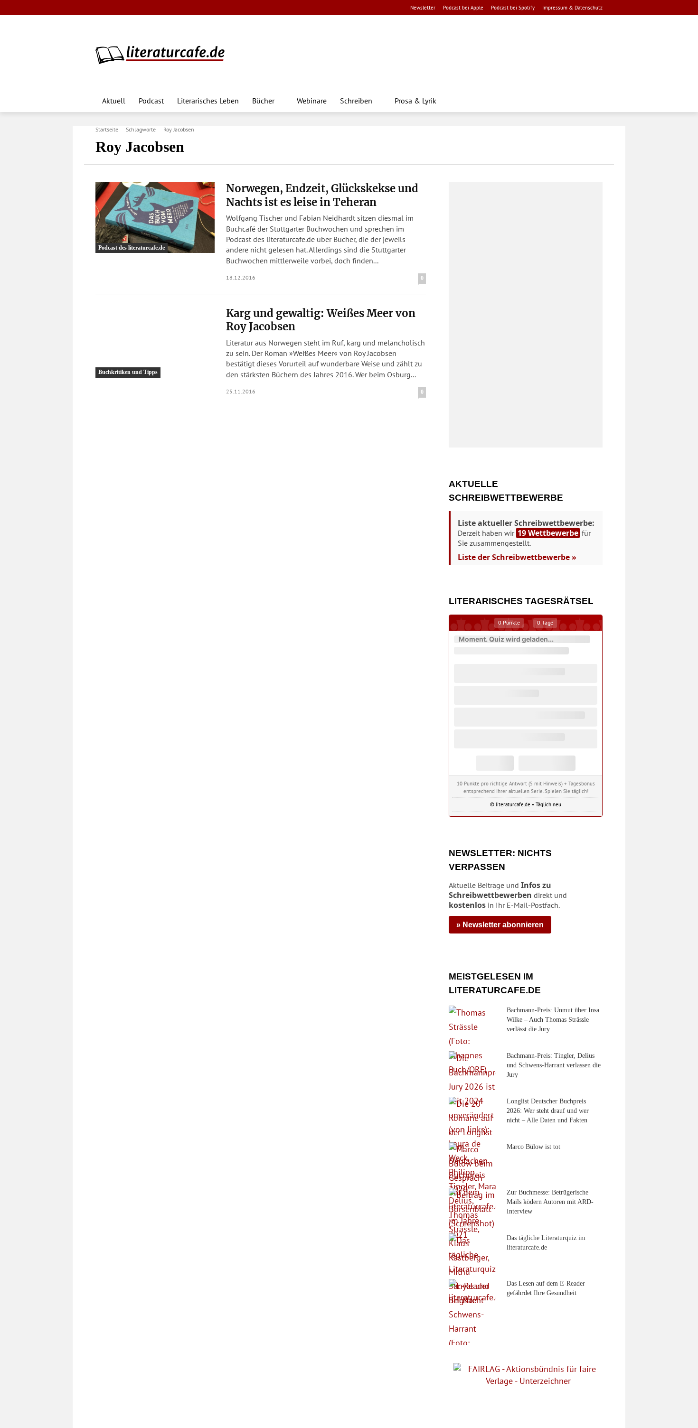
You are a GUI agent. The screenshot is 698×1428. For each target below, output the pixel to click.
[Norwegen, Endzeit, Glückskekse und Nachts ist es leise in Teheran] (155, 217)
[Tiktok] (147, 7)
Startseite (106, 129)
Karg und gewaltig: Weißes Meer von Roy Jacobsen (320, 320)
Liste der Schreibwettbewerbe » (517, 557)
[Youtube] (131, 7)
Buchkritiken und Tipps (128, 372)
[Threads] (161, 7)
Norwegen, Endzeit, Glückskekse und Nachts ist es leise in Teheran (322, 195)
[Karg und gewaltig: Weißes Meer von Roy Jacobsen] (155, 342)
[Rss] (206, 7)
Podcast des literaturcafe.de (131, 247)
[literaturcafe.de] (164, 54)
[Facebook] (101, 7)
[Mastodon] (192, 7)
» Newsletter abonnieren (500, 925)
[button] (591, 100)
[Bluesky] (176, 7)
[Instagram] (117, 7)
